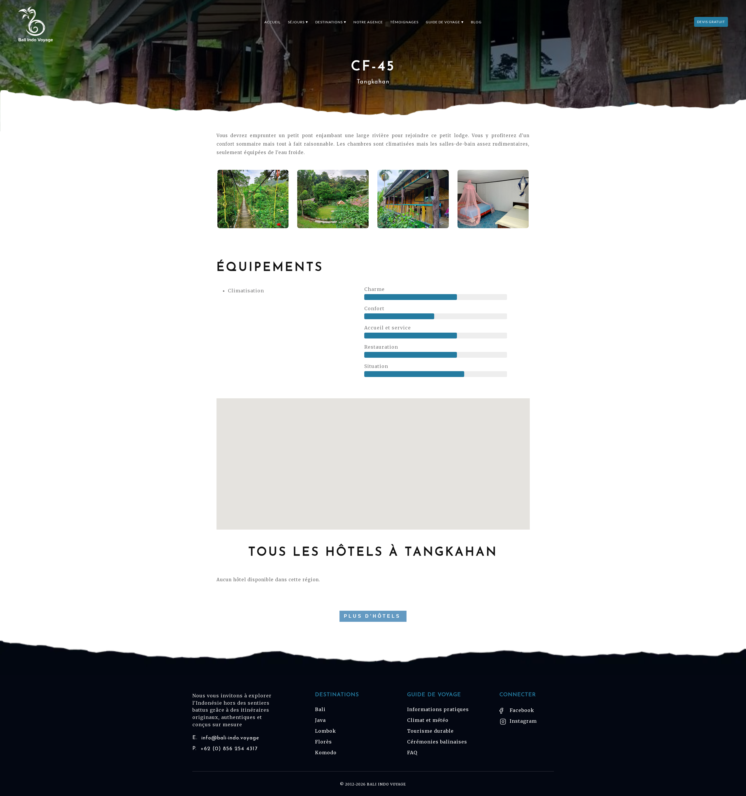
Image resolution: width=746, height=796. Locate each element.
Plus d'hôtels (372, 616)
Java (320, 720)
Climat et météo (427, 720)
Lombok (325, 731)
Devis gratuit (711, 22)
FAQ (412, 752)
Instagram (522, 721)
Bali (320, 709)
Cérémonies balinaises (437, 742)
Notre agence (368, 22)
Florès (323, 742)
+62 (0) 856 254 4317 (225, 749)
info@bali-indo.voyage (225, 738)
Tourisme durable (430, 731)
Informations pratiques (438, 709)
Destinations (329, 22)
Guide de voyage (443, 22)
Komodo (326, 752)
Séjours (296, 22)
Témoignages (404, 22)
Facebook (521, 710)
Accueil (272, 22)
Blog (476, 22)
